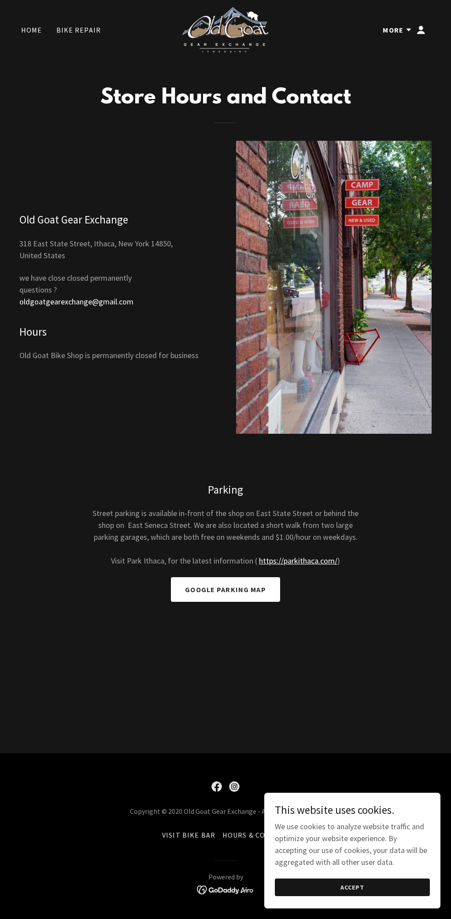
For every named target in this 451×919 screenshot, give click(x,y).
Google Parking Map (225, 589)
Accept (352, 887)
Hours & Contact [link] (255, 835)
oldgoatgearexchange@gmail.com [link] (76, 302)
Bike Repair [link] (78, 30)
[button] (397, 30)
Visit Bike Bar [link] (188, 835)
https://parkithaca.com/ (298, 561)
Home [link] (31, 30)
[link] (225, 29)
